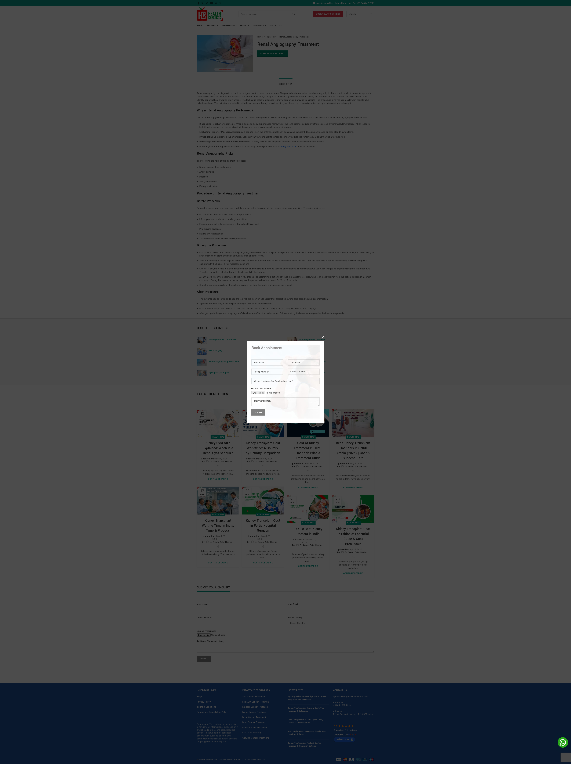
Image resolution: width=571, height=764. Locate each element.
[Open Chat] (563, 742)
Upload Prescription (261, 388)
